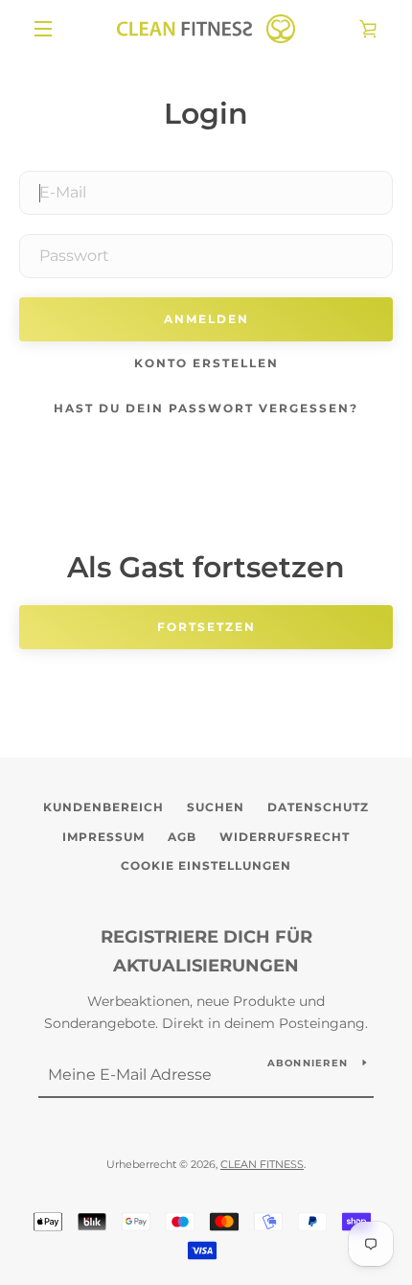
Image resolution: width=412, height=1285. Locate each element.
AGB (182, 836)
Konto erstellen (206, 363)
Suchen (215, 807)
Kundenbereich (103, 807)
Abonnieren (308, 1063)
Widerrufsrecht (284, 836)
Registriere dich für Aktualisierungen (206, 951)
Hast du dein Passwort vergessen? (206, 408)
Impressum (103, 836)
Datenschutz (318, 807)
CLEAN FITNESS (262, 1164)
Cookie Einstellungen (206, 865)
